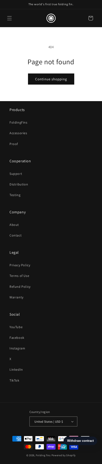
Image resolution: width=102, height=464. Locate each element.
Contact (15, 235)
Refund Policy (20, 286)
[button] (9, 18)
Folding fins (43, 455)
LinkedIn (16, 369)
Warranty (16, 297)
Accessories (18, 133)
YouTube (16, 327)
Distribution (18, 184)
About (14, 225)
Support (15, 174)
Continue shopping (51, 79)
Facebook (16, 337)
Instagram (17, 348)
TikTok (14, 380)
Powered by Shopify (63, 455)
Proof (13, 144)
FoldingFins (18, 122)
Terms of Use (19, 276)
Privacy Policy (19, 265)
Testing (14, 195)
